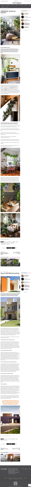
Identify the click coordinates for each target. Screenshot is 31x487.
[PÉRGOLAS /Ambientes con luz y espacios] (10, 262)
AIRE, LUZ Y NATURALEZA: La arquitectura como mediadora (4, 265)
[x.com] (29, 1)
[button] (29, 5)
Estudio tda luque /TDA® (27, 17)
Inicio (1, 9)
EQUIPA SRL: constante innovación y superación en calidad (5, 253)
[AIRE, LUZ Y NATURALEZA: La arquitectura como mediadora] (4, 262)
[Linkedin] (28, 1)
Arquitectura (26, 16)
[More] (16, 248)
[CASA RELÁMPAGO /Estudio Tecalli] (22, 13)
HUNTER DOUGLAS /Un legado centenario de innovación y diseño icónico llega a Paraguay (27, 24)
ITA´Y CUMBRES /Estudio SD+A (27, 20)
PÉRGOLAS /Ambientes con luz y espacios (10, 265)
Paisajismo (3, 9)
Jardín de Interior (7, 9)
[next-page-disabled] (2, 267)
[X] (29, 469)
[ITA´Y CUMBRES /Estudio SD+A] (22, 20)
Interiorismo (10, 264)
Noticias (25, 22)
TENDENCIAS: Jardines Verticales (16, 265)
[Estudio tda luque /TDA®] (22, 17)
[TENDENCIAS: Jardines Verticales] (17, 262)
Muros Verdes (17, 264)
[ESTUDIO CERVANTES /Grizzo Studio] (22, 27)
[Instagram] (26, 1)
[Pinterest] (27, 1)
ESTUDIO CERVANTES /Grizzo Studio (26, 27)
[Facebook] (25, 1)
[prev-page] (1, 267)
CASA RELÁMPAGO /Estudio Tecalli (26, 13)
